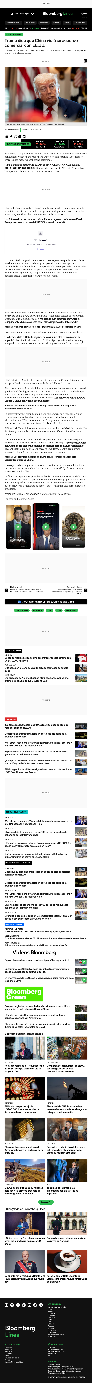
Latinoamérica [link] (80, 23)
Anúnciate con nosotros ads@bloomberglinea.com (65, 1369)
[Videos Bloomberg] (46, 953)
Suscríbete (52, 1347)
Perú (49, 1322)
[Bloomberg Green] (46, 994)
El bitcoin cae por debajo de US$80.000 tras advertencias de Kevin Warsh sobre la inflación (22, 1109)
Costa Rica (52, 1330)
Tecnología (52, 1354)
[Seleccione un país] (32, 14)
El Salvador (52, 1332)
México (50, 1311)
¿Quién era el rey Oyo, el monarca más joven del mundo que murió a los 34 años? (25, 1241)
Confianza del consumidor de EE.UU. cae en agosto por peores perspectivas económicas (66, 1068)
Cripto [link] (67, 23)
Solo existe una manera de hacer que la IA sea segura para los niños (37, 945)
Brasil (50, 1309)
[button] (85, 60)
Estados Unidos (13, 35)
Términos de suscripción (56, 1351)
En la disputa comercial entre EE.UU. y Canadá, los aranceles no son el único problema (45, 938)
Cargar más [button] (46, 1202)
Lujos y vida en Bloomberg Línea (25, 1209)
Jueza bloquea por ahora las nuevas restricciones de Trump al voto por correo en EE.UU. (66, 591)
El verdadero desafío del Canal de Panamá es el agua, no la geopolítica (38, 931)
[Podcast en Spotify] (41, 1305)
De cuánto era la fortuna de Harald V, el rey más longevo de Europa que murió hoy (25, 1279)
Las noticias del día (22, 610)
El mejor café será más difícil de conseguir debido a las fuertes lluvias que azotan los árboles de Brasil (37, 1025)
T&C (49, 1356)
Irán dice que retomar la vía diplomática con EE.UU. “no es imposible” (62, 1190)
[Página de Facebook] (6, 1305)
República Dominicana (56, 1334)
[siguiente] (85, 590)
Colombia (51, 1315)
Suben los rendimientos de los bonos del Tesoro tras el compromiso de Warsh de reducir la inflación (66, 1150)
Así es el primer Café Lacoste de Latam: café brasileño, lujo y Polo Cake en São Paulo (67, 1279)
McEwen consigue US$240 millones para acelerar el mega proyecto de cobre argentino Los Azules (24, 1190)
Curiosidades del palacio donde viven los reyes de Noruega (66, 1239)
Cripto (7, 1356)
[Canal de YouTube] (18, 1305)
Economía (8, 1347)
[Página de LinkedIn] (29, 1305)
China (49, 610)
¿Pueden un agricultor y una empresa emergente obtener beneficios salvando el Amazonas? (35, 1016)
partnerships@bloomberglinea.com (60, 1367)
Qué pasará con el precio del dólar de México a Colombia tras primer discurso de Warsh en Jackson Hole (36, 855)
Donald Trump (37, 610)
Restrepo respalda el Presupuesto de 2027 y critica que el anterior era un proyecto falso (24, 1068)
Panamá (51, 1326)
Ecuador (51, 1324)
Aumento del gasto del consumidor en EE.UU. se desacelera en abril (47, 326)
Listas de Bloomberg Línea (14, 1362)
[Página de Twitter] (12, 1305)
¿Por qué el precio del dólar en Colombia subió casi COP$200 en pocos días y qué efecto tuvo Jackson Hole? (38, 762)
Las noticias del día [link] (13, 23)
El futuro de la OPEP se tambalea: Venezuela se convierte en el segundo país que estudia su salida (67, 1109)
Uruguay (51, 1328)
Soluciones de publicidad (57, 1373)
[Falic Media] (84, 17)
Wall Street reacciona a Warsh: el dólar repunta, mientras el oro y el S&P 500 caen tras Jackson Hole (38, 744)
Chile (50, 1320)
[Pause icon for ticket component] (6, 28)
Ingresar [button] (84, 14)
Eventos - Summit (54, 1365)
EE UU (59, 610)
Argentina (51, 1313)
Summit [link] (56, 23)
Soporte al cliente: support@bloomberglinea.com (65, 1371)
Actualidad (8, 1354)
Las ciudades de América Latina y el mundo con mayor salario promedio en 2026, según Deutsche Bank (37, 679)
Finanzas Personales (12, 1358)
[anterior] (6, 590)
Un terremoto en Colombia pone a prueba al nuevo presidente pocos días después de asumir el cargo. (37, 970)
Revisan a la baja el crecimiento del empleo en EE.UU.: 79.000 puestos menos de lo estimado (26, 590)
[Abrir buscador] (12, 14)
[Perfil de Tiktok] (35, 1305)
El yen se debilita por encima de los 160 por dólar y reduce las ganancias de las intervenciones (36, 753)
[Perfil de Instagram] (24, 1305)
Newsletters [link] (30, 23)
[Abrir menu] (7, 14)
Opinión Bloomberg (14, 925)
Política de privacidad (55, 1349)
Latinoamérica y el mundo (57, 1307)
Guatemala (51, 1336)
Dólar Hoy (8, 1351)
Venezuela (51, 1318)
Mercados (8, 1349)
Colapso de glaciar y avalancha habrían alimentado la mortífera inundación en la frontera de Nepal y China (37, 1008)
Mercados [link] (44, 23)
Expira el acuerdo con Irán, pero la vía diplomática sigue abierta (37, 960)
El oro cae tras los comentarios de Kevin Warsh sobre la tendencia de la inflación (24, 1150)
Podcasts (8, 1360)
